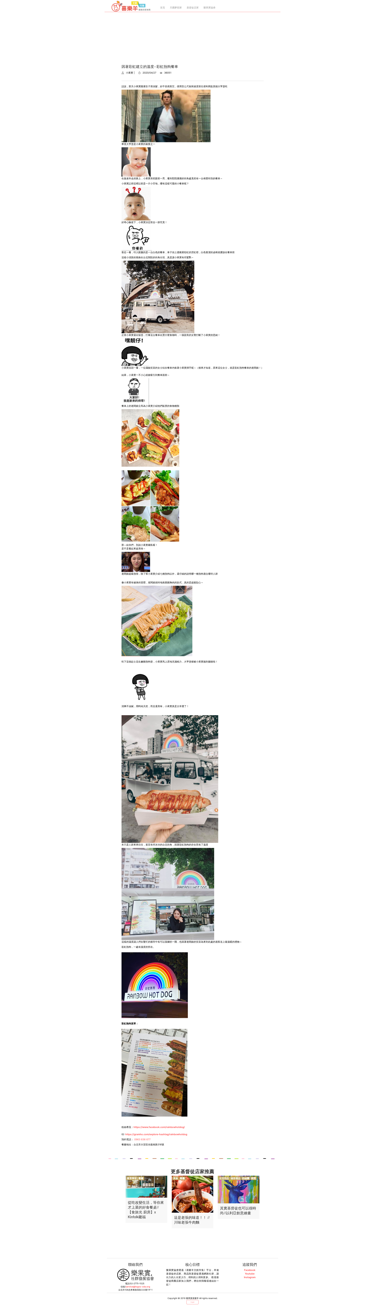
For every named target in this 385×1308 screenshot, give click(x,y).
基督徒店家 (193, 7)
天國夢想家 (176, 7)
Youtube (249, 1273)
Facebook (249, 1270)
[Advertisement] (192, 39)
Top (192, 1302)
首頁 (162, 7)
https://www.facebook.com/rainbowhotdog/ (159, 1127)
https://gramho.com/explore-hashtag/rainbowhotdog (156, 1134)
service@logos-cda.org (138, 1286)
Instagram (250, 1277)
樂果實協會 (209, 7)
